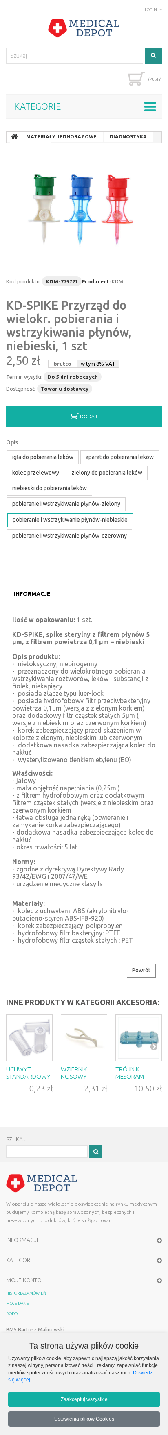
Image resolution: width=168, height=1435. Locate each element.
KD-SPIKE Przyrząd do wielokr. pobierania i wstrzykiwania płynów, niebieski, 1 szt (69, 325)
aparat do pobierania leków (120, 457)
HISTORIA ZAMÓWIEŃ (26, 1293)
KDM (117, 281)
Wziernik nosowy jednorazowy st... (83, 1080)
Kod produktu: (23, 281)
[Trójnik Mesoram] (138, 1037)
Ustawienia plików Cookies (84, 1418)
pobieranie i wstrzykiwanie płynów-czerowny (69, 535)
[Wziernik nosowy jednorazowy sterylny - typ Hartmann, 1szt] (84, 1037)
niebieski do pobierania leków (49, 488)
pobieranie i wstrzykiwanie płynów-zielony (66, 503)
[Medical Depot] (84, 28)
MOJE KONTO (24, 1280)
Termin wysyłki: (24, 377)
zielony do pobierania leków (106, 472)
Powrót (141, 970)
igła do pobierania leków (42, 457)
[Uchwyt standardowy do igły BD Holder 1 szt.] (29, 1037)
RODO (12, 1313)
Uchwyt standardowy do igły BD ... (28, 1076)
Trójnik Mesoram (129, 1073)
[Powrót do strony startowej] (14, 137)
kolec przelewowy (35, 472)
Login (151, 9)
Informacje (32, 594)
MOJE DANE (17, 1303)
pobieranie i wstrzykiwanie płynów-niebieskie (70, 519)
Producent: (96, 281)
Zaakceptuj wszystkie (84, 1399)
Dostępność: (21, 389)
